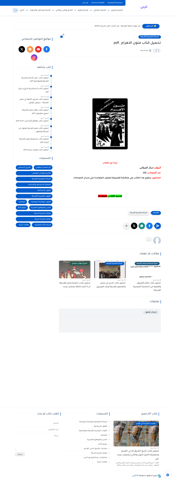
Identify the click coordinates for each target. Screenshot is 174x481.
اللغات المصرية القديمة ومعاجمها (93, 431)
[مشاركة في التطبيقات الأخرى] (126, 226)
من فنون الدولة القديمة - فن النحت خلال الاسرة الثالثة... (116, 26)
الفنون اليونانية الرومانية (41, 202)
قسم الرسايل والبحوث (40, 10)
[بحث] (15, 10)
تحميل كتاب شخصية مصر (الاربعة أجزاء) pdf (34, 141)
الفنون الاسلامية (44, 190)
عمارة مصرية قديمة (43, 219)
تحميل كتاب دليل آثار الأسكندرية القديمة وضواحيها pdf (35, 79)
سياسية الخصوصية (115, 3)
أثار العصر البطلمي (43, 167)
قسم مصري (117, 10)
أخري (22, 10)
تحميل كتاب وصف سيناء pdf (36, 150)
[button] (149, 226)
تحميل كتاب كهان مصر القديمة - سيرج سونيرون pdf (35, 112)
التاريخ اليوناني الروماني (41, 173)
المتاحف (22, 202)
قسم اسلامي (99, 10)
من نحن (85, 3)
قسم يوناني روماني (64, 10)
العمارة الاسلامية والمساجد (39, 185)
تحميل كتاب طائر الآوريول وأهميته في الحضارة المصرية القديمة (147, 287)
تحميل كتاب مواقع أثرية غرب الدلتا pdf (32, 121)
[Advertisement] (110, 81)
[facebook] (46, 49)
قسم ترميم (83, 10)
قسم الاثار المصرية (43, 225)
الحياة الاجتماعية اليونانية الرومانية (93, 422)
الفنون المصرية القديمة (41, 196)
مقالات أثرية (24, 225)
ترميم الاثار (22, 208)
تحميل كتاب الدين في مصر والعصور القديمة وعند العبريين (111, 285)
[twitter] (22, 49)
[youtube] (38, 49)
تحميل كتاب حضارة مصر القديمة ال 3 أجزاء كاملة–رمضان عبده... (74, 285)
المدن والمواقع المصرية (41, 208)
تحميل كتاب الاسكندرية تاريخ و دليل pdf (33, 90)
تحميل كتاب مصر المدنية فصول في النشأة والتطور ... (33, 130)
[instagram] (34, 57)
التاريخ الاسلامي (24, 167)
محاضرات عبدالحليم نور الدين (96, 458)
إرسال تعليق (150, 312)
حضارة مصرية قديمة (42, 213)
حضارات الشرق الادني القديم (96, 449)
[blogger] (30, 49)
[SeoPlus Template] (159, 476)
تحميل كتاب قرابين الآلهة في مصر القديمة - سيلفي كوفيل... (34, 101)
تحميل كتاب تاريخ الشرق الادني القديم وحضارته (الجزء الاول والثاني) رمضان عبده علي (138, 455)
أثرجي (143, 7)
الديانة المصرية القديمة (149, 37)
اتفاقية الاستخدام (97, 3)
